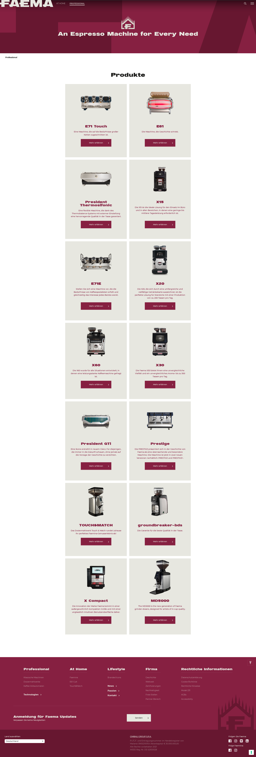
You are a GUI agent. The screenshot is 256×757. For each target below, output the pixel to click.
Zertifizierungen (153, 686)
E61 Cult (73, 682)
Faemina (74, 677)
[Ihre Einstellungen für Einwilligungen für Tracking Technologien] (251, 752)
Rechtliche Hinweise (190, 686)
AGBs (183, 694)
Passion (112, 690)
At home (60, 3)
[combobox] (25, 741)
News (111, 686)
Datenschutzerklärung (191, 677)
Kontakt (112, 695)
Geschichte (151, 677)
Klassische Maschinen (34, 677)
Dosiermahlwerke (32, 682)
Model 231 (185, 690)
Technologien (31, 694)
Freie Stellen (151, 694)
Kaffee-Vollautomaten (34, 686)
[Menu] (252, 3)
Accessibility (187, 699)
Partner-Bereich (153, 699)
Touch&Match (76, 686)
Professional (77, 3)
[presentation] (128, 378)
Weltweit (150, 682)
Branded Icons (114, 677)
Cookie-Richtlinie (189, 682)
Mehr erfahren (96, 143)
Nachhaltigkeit (152, 690)
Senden (139, 718)
